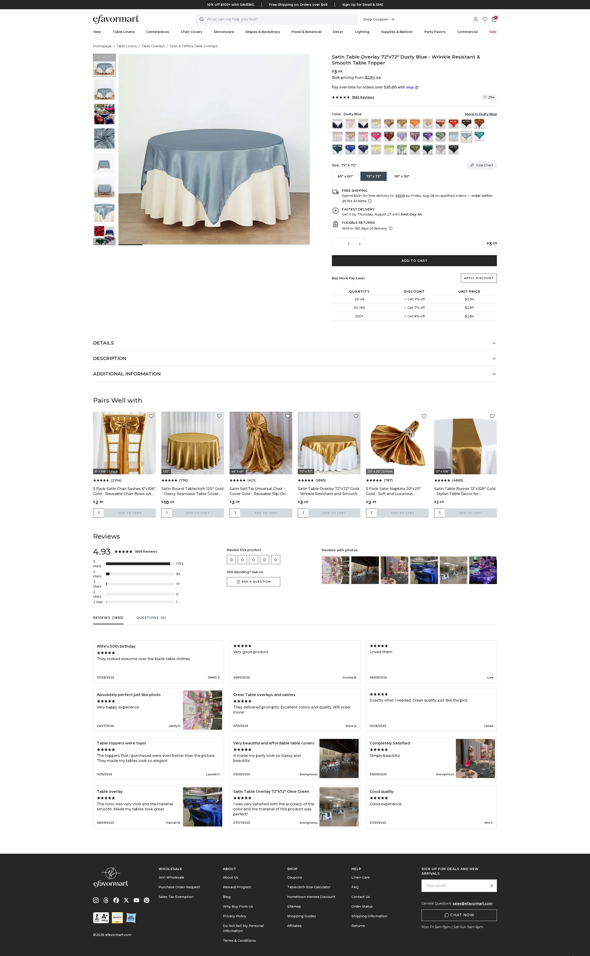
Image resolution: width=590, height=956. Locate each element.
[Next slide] (104, 241)
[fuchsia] (376, 136)
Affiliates (294, 926)
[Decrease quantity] (337, 243)
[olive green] (414, 149)
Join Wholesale (171, 877)
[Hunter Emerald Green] (427, 149)
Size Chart (484, 165)
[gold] (401, 123)
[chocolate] (466, 123)
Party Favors (435, 32)
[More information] (369, 201)
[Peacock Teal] (337, 149)
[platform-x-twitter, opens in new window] (126, 900)
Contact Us (360, 897)
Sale (492, 32)
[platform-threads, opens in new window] (106, 900)
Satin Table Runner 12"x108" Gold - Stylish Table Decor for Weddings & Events (465, 491)
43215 (400, 196)
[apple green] (389, 149)
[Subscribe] (491, 885)
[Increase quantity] (359, 243)
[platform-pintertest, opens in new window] (146, 900)
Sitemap (294, 906)
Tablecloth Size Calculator (308, 887)
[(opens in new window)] (101, 917)
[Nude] (427, 123)
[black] (453, 149)
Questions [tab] (151, 618)
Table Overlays (153, 46)
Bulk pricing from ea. (356, 77)
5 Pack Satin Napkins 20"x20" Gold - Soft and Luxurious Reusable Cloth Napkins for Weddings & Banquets (393, 491)
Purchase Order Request (179, 887)
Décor (338, 32)
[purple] (427, 136)
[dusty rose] (350, 136)
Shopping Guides (301, 916)
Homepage (102, 46)
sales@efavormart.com (472, 903)
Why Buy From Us (238, 906)
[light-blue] (453, 136)
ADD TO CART (414, 261)
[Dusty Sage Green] (440, 136)
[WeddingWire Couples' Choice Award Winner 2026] (117, 917)
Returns (358, 926)
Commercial (467, 32)
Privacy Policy (234, 916)
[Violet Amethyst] (414, 136)
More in (481, 114)
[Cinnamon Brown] (479, 123)
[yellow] (376, 149)
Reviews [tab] (108, 618)
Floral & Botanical (307, 32)
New (97, 32)
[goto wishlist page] (485, 19)
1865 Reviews (363, 97)
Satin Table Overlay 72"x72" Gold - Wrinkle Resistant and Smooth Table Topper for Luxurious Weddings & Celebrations (328, 491)
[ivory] (363, 123)
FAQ (355, 887)
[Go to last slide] (104, 57)
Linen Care (360, 877)
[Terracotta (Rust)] (440, 123)
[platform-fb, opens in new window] (116, 900)
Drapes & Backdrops (262, 32)
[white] (337, 123)
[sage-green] (401, 149)
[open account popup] (475, 19)
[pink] (363, 136)
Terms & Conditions (239, 940)
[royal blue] (350, 149)
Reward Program (237, 887)
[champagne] (376, 123)
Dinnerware (224, 32)
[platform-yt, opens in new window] (136, 900)
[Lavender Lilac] (401, 136)
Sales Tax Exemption (176, 897)
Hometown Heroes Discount (311, 897)
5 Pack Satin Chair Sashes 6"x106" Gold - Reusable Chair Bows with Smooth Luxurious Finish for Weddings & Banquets (124, 491)
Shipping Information (369, 916)
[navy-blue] (363, 149)
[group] (104, 65)
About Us (230, 877)
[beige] (350, 123)
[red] (453, 123)
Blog (226, 897)
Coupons (294, 877)
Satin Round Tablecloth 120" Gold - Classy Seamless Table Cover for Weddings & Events (192, 491)
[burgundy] (389, 136)
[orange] (414, 123)
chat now (462, 915)
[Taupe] (389, 123)
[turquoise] (479, 136)
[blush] (337, 136)
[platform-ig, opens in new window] (96, 900)
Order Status (362, 906)
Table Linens (124, 32)
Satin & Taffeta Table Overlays (193, 46)
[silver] (440, 149)
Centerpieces (157, 32)
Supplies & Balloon (397, 32)
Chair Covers (191, 32)
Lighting (362, 32)
